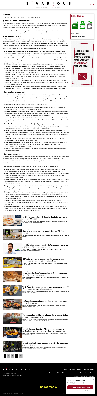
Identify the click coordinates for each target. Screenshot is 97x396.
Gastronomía (83, 372)
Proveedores (80, 369)
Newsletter (91, 376)
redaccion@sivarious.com (17, 375)
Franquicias (70, 372)
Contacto (76, 376)
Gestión (65, 369)
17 (21, 355)
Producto (86, 369)
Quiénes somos (83, 376)
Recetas (92, 369)
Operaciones (72, 369)
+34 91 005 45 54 (7, 375)
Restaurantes (52, 372)
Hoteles (58, 372)
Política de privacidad (62, 393)
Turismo (76, 372)
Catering (64, 372)
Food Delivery (91, 372)
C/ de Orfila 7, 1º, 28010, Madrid (10, 373)
